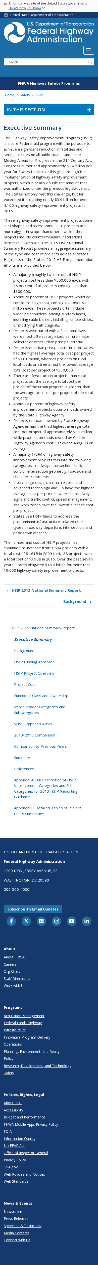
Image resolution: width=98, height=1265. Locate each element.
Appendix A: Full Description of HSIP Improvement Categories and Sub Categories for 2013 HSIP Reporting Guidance (45, 788)
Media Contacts (16, 1233)
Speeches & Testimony (22, 1225)
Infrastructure (15, 1030)
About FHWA (14, 957)
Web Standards (16, 1181)
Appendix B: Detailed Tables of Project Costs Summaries (47, 810)
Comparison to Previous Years (40, 746)
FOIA (8, 1131)
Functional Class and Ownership (41, 695)
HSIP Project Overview (34, 673)
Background (77, 601)
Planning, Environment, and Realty (32, 1051)
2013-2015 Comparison (34, 734)
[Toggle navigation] (88, 50)
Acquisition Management (24, 1015)
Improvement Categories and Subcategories (39, 709)
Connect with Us (17, 1240)
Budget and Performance (24, 1117)
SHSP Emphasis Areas (33, 723)
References (24, 768)
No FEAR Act (14, 1145)
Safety (25, 95)
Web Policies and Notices (24, 1174)
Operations (13, 1044)
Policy (8, 1058)
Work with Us (14, 985)
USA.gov (11, 1167)
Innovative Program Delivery (27, 1037)
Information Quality (19, 1138)
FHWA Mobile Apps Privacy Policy (31, 1124)
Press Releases (16, 1218)
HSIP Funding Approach (34, 661)
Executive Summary (33, 639)
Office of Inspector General (26, 1152)
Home (10, 95)
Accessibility (13, 1110)
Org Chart (12, 971)
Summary (22, 757)
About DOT (13, 1102)
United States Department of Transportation (41, 15)
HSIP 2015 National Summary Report (44, 590)
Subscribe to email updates (33, 908)
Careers (10, 964)
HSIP (39, 95)
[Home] (49, 34)
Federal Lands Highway (23, 1022)
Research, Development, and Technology (37, 1065)
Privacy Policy (15, 1160)
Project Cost (25, 684)
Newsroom (13, 1211)
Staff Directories (17, 978)
